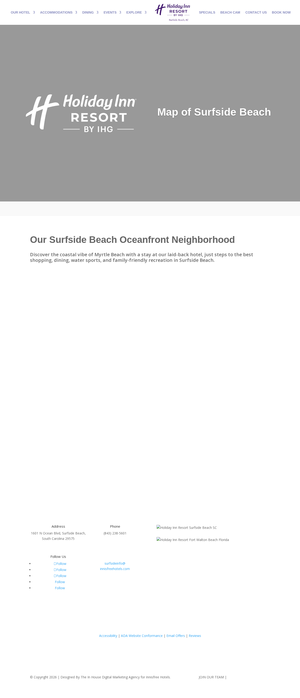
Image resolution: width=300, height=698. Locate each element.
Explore (134, 12)
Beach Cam (230, 12)
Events (110, 12)
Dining (88, 12)
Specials (207, 12)
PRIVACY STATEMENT (244, 677)
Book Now (281, 12)
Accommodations (56, 12)
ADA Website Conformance (142, 635)
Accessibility (108, 635)
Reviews (195, 635)
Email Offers (175, 635)
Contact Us (256, 12)
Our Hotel (20, 12)
